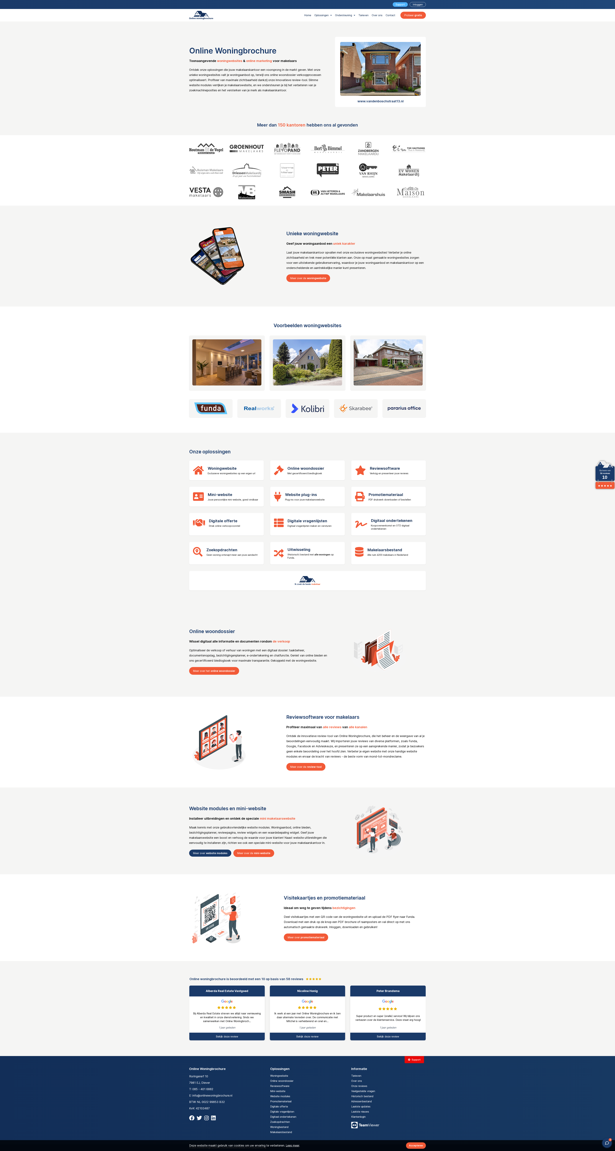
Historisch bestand (362, 1096)
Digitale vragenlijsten (282, 1111)
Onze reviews (359, 1086)
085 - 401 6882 (202, 1089)
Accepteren (416, 1145)
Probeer (413, 15)
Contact (390, 15)
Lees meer (292, 1145)
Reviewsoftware (279, 1086)
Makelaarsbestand (281, 1132)
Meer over (210, 853)
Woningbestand (279, 1127)
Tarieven (363, 15)
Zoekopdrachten (280, 1121)
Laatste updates (360, 1106)
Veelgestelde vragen (363, 1091)
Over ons (377, 15)
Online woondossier (281, 1080)
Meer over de (308, 278)
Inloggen (418, 4)
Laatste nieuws (360, 1111)
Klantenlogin (358, 1116)
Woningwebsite (279, 1075)
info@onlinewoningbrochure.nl (212, 1095)
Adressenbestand (361, 1101)
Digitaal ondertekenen (283, 1116)
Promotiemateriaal (280, 1101)
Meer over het (214, 670)
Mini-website (277, 1091)
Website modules (280, 1096)
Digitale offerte (279, 1106)
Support (400, 4)
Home (307, 15)
